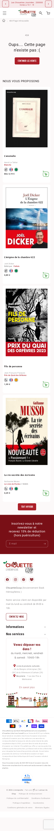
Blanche (7, 165)
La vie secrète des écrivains (19, 475)
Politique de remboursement (30, 794)
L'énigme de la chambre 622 (19, 257)
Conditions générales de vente (19, 808)
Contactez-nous (16, 616)
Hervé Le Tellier (11, 162)
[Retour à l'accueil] (3, 21)
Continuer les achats (27, 60)
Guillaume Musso (12, 481)
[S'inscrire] (44, 543)
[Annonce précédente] (5, 4)
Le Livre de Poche (12, 484)
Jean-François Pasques (14, 373)
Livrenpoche (18, 790)
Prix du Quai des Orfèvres (15, 375)
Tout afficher (27, 506)
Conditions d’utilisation (41, 798)
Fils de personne (13, 366)
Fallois (17, 266)
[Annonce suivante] (48, 4)
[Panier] (48, 13)
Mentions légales (42, 808)
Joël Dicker (9, 264)
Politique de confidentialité (18, 798)
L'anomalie (10, 156)
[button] (4, 13)
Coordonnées (38, 803)
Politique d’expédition (21, 803)
